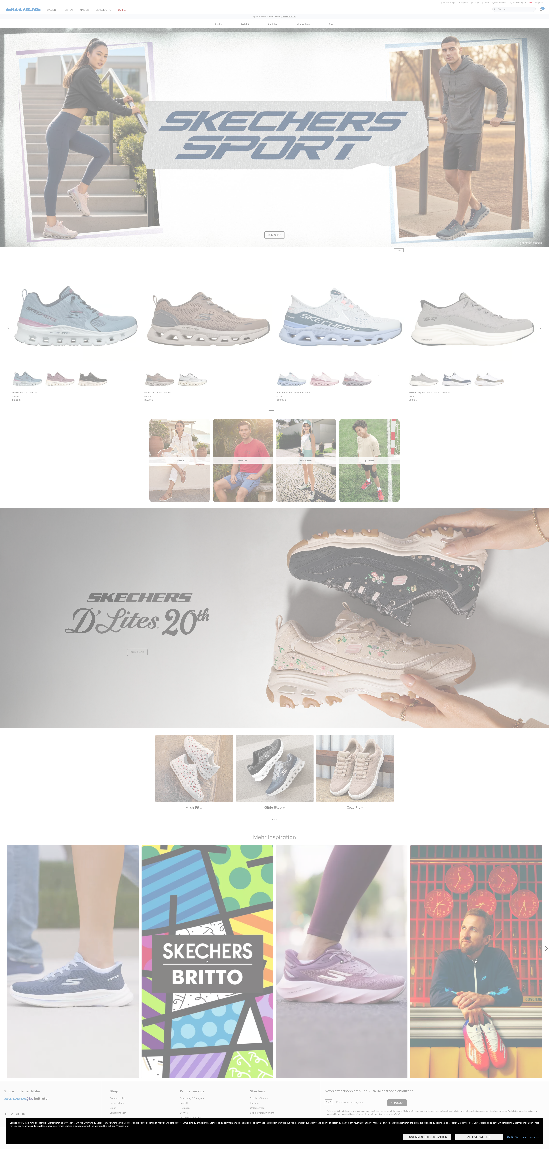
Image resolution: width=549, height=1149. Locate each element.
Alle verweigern (479, 1137)
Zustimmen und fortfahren (427, 1137)
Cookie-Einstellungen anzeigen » (523, 1137)
